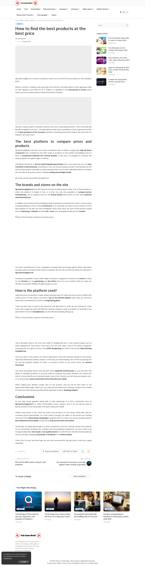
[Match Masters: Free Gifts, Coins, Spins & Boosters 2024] (101, 60)
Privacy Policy (51, 563)
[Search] (127, 12)
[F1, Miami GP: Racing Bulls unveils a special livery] (101, 82)
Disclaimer (76, 563)
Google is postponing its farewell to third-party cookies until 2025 (116, 516)
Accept (23, 562)
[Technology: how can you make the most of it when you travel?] (58, 501)
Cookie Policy (7, 558)
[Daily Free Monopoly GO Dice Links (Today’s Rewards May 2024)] (101, 71)
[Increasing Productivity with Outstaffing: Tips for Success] (87, 501)
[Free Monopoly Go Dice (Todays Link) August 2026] (101, 50)
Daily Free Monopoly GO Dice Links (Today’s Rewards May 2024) (119, 70)
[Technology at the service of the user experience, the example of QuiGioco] (28, 501)
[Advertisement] (53, 59)
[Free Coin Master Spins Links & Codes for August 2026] (101, 40)
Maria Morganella (20, 38)
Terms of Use (67, 563)
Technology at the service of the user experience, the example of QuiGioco (27, 516)
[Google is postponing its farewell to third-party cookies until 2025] (116, 501)
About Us (84, 563)
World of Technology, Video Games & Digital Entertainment (75, 561)
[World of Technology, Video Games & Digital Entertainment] (26, 3)
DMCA (60, 563)
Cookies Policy (93, 563)
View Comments (80, 476)
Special (19, 24)
